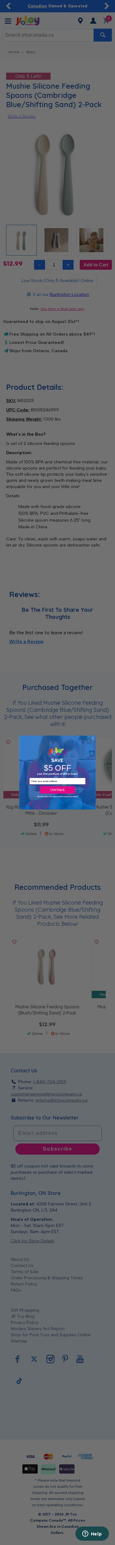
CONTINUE (57, 790)
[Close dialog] (93, 738)
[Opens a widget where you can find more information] (92, 1534)
